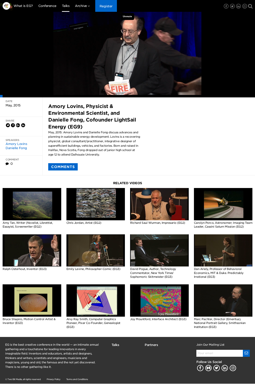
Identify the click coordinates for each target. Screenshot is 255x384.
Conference (47, 6)
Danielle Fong (16, 148)
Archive (81, 6)
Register (106, 6)
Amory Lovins (16, 144)
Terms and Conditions (77, 379)
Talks (66, 6)
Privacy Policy (53, 379)
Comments (63, 167)
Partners (151, 345)
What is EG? (23, 6)
